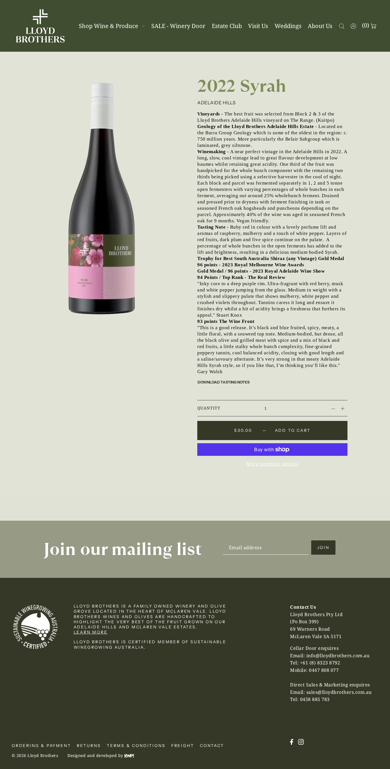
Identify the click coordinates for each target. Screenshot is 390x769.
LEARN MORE (91, 632)
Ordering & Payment (41, 745)
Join (323, 547)
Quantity (208, 408)
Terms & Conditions (136, 745)
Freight (182, 745)
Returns (89, 745)
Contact (212, 745)
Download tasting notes (224, 382)
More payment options (272, 464)
